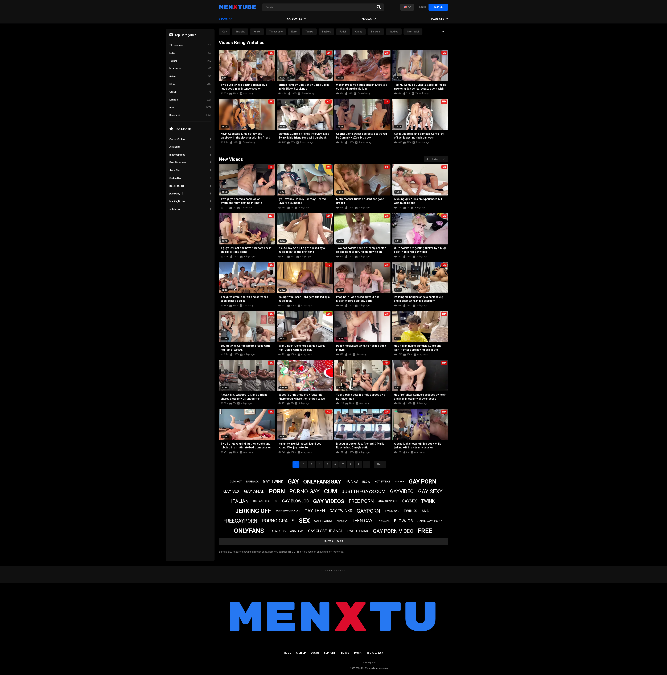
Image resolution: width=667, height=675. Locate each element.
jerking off (253, 510)
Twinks (309, 31)
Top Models (183, 129)
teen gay (362, 520)
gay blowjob (295, 501)
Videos (223, 18)
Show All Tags (333, 541)
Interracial (413, 31)
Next (379, 464)
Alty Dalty (190, 146)
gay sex (231, 491)
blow (366, 481)
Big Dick (326, 31)
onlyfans (249, 531)
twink (428, 501)
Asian (190, 76)
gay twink (273, 481)
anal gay (297, 531)
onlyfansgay (322, 481)
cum (330, 491)
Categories (294, 18)
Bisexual (376, 31)
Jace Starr (190, 170)
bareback (252, 481)
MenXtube (366, 668)
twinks (410, 511)
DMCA (357, 652)
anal (426, 511)
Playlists (437, 18)
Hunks (257, 31)
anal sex (342, 520)
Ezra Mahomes (190, 162)
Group (358, 31)
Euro (294, 31)
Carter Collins (190, 139)
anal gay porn (430, 521)
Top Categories (185, 35)
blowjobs (277, 531)
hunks (352, 481)
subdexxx (190, 209)
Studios (393, 31)
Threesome (276, 31)
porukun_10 (190, 193)
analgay (399, 481)
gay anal (254, 491)
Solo (190, 84)
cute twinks (323, 520)
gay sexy (430, 491)
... (366, 464)
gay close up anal (325, 531)
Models (367, 18)
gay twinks (341, 511)
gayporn (368, 511)
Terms (345, 652)
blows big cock (265, 501)
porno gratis (278, 521)
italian (240, 501)
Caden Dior (190, 178)
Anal (190, 107)
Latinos (190, 99)
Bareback (190, 115)
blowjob (403, 520)
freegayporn (240, 521)
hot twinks (382, 481)
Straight (240, 31)
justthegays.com (363, 491)
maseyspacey (190, 154)
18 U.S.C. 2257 (375, 652)
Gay (224, 31)
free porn (361, 501)
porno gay (304, 491)
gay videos (328, 501)
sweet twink (357, 531)
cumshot (236, 481)
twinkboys (392, 510)
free (425, 531)
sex (304, 520)
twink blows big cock (288, 511)
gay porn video (393, 531)
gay (293, 481)
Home (287, 652)
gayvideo (402, 491)
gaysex (409, 501)
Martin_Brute (190, 201)
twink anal (383, 521)
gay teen (314, 510)
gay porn (422, 481)
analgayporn (387, 501)
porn (277, 491)
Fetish (343, 31)
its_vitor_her (190, 185)
